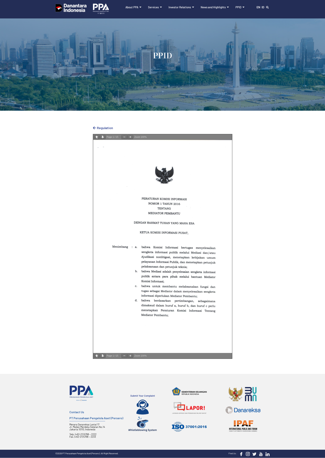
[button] (267, 7)
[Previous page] (96, 137)
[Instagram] (247, 453)
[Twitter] (253, 453)
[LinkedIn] (267, 453)
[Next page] (103, 137)
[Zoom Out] (124, 137)
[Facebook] (240, 453)
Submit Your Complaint (142, 395)
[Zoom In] (130, 137)
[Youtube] (260, 453)
